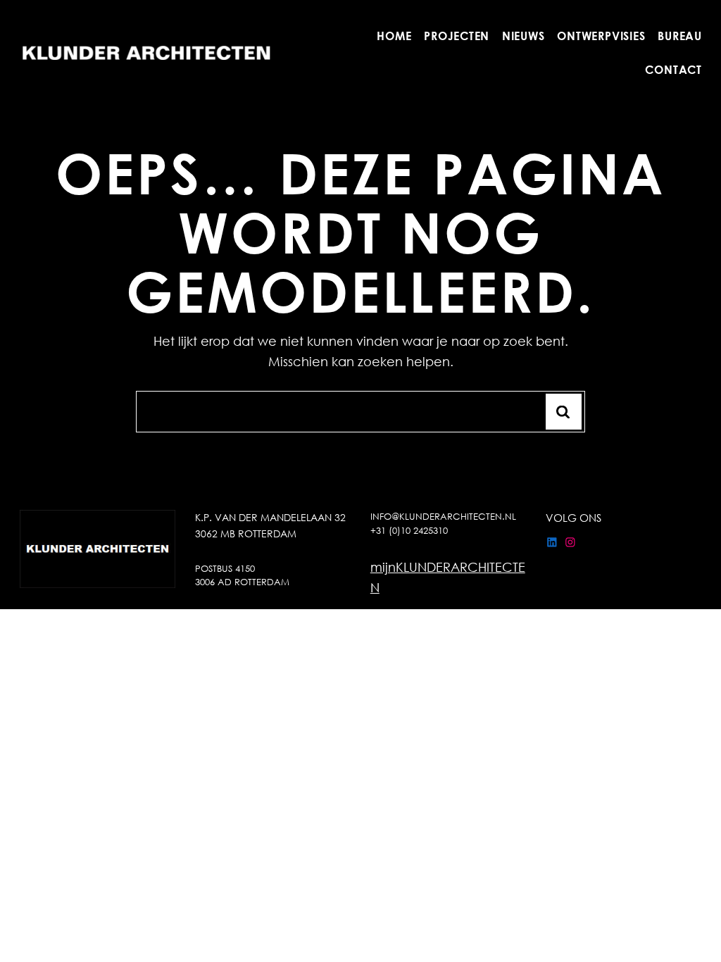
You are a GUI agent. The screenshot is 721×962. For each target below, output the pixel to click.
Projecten (456, 35)
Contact (673, 69)
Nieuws (522, 35)
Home (394, 35)
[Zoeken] (564, 412)
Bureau (680, 35)
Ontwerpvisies (601, 35)
